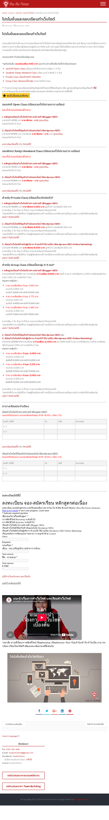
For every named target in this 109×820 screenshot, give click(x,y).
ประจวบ (11, 13)
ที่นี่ (95, 88)
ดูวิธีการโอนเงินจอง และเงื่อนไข (16, 576)
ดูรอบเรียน (43, 120)
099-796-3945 (13, 749)
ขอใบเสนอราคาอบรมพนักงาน (23, 775)
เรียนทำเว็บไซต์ (28, 13)
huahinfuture (19, 756)
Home (4, 13)
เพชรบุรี (19, 13)
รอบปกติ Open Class (15, 68)
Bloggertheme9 (81, 799)
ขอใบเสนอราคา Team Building (23, 786)
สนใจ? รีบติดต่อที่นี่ (10, 217)
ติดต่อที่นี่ (27, 144)
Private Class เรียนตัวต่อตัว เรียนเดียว (23, 77)
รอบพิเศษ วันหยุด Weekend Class (21, 72)
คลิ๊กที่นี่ (29, 759)
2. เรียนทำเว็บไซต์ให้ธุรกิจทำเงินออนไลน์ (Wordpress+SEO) (31, 335)
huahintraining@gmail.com (21, 752)
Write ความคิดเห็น (95, 724)
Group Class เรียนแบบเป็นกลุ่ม (19, 81)
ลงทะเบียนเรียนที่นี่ (10, 144)
